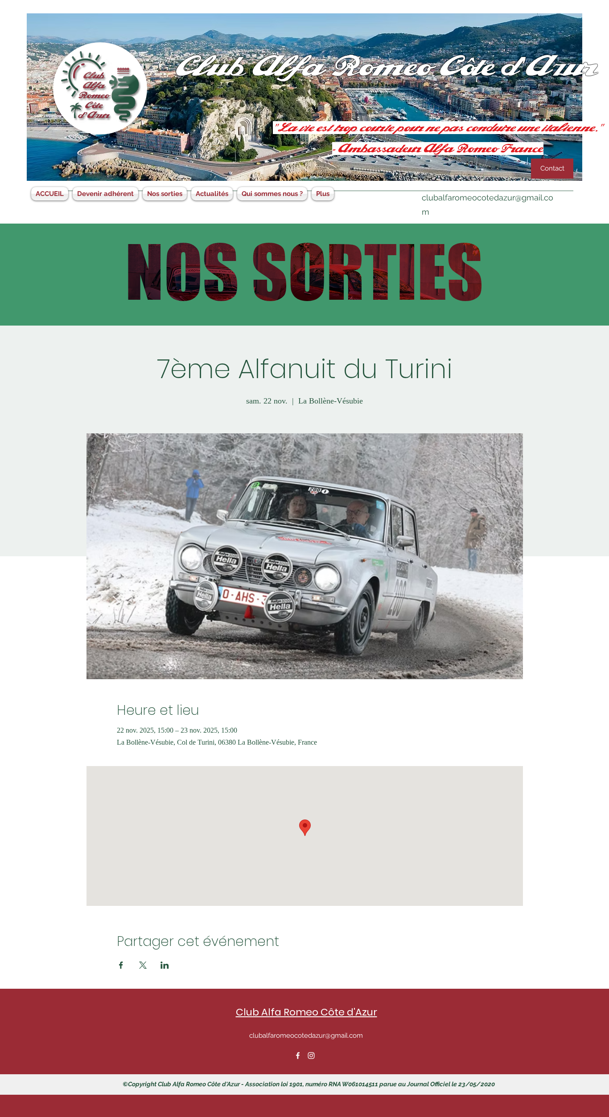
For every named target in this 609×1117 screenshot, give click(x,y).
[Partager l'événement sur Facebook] (121, 965)
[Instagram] (311, 1055)
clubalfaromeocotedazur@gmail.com (306, 1035)
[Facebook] (297, 1055)
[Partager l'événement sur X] (143, 965)
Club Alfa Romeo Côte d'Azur (306, 1012)
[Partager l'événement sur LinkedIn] (164, 965)
